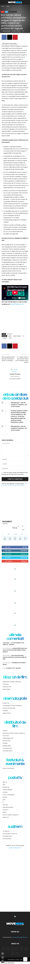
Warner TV (5, 817)
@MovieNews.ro (15, 848)
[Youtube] (13, 385)
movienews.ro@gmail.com (19, 937)
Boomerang (6, 787)
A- (2, 961)
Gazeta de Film (7, 686)
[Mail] (13, 382)
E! (3, 802)
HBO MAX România (8, 807)
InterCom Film (6, 740)
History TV (5, 810)
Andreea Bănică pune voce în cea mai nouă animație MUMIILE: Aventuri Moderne (15, 650)
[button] (3, 2)
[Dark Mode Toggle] (25, 959)
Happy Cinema (7, 713)
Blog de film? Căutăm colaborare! (12, 681)
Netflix (4, 812)
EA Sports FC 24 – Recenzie (13, 668)
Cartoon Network (7, 789)
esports (10, 336)
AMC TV (5, 782)
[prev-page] (3, 434)
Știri (6, 11)
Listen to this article (10, 43)
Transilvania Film (7, 748)
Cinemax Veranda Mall (9, 708)
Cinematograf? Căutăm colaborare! (12, 705)
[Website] (23, 382)
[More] (20, 37)
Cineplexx (5, 710)
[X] (9, 37)
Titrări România (7, 838)
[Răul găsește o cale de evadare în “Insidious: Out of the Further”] (6, 404)
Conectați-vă (23, 550)
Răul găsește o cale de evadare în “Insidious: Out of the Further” (19, 404)
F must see (6, 684)
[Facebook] (4, 37)
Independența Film (8, 738)
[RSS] (12, 948)
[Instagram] (9, 382)
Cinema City (6, 703)
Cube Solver (6, 643)
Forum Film (6, 735)
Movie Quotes (6, 689)
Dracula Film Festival (8, 768)
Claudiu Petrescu (6, 31)
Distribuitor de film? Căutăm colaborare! (14, 733)
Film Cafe (5, 805)
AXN (4, 784)
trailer (10, 338)
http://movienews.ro (15, 376)
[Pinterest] (15, 37)
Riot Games (9, 334)
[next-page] (5, 434)
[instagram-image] (7, 858)
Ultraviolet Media (7, 751)
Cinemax (5, 792)
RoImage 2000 (6, 746)
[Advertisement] (15, 319)
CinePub (5, 730)
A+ (3, 954)
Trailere (14, 11)
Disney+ (5, 797)
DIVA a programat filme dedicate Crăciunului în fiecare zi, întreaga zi (8, 358)
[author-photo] (15, 371)
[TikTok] (16, 382)
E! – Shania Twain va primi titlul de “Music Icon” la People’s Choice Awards (21, 359)
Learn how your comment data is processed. (15, 484)
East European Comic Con (10, 833)
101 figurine (6, 831)
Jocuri (7, 6)
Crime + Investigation (8, 794)
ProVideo (5, 743)
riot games (4, 338)
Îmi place (25, 547)
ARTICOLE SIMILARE (15, 394)
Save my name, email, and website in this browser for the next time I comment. (15, 473)
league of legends (17, 336)
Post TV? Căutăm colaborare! (10, 815)
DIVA (4, 800)
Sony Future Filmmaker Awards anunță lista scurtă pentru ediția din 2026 (14, 657)
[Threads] (16, 385)
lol (23, 336)
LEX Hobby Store (7, 836)
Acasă (2, 6)
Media (10, 11)
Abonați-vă (24, 561)
